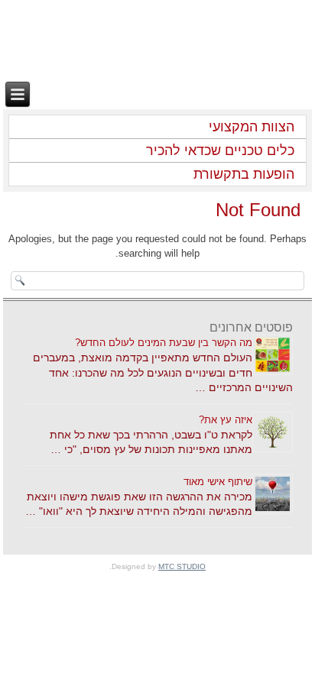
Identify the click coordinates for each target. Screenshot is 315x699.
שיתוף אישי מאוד (217, 481)
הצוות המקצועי (251, 126)
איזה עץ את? (225, 420)
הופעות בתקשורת (243, 174)
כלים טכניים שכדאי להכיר (220, 150)
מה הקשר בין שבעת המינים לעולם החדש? (163, 342)
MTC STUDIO (182, 566)
